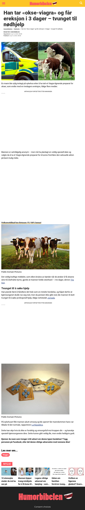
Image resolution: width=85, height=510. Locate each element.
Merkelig (16, 29)
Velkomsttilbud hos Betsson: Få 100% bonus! (21, 222)
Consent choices (42, 507)
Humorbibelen (8, 29)
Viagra (6, 455)
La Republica (37, 425)
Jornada (51, 298)
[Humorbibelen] (41, 3)
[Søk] (81, 3)
